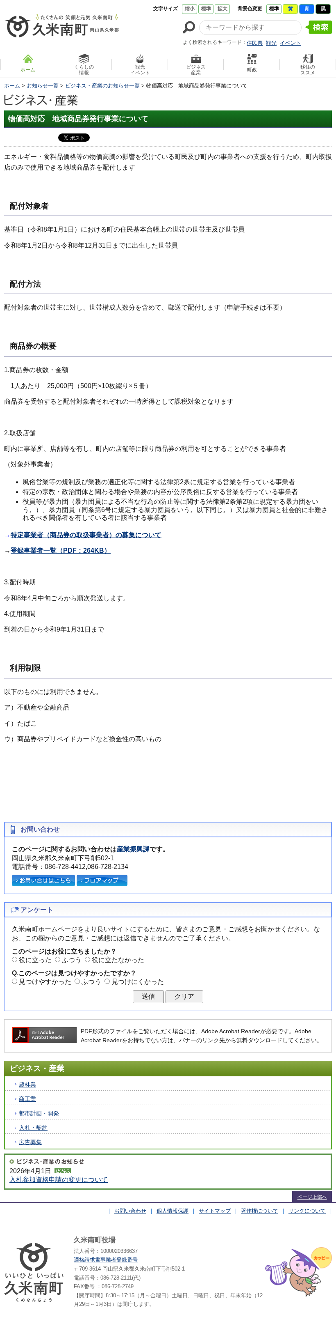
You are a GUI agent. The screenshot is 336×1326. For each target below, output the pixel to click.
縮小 (190, 8)
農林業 (27, 1084)
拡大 (222, 8)
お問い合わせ (130, 1211)
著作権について (259, 1211)
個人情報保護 (172, 1211)
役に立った (35, 959)
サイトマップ (215, 1211)
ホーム (12, 86)
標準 (206, 8)
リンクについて (307, 1211)
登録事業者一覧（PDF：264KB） (61, 550)
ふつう (72, 959)
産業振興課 (133, 849)
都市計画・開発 (39, 1113)
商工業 (27, 1099)
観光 (271, 43)
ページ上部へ (312, 1197)
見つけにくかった (137, 981)
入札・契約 (33, 1127)
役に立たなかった (118, 959)
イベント (290, 43)
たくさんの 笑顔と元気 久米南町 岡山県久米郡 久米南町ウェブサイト (61, 25)
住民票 (255, 43)
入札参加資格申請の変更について (58, 1179)
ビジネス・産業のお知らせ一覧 (102, 86)
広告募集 (30, 1142)
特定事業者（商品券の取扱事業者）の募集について (86, 534)
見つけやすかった (45, 981)
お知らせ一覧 (43, 86)
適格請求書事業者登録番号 (106, 1260)
